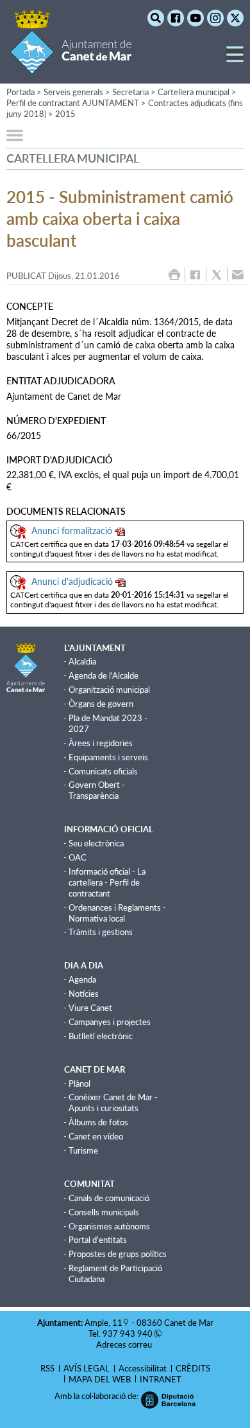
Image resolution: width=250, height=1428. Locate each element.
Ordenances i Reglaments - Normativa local (117, 913)
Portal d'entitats (98, 1240)
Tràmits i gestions (101, 932)
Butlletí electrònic (101, 1036)
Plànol (79, 1083)
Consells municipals (104, 1212)
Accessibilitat (143, 1368)
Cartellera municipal (193, 92)
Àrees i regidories (101, 743)
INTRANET (160, 1379)
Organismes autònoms (109, 1226)
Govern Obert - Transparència (97, 790)
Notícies (84, 993)
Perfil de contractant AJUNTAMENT (72, 103)
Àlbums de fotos (98, 1122)
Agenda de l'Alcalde (103, 675)
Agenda (82, 979)
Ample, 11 (103, 1322)
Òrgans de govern (101, 704)
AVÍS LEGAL (86, 1368)
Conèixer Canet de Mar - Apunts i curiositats (113, 1102)
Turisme (83, 1150)
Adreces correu (125, 1344)
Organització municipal (109, 689)
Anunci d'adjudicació (72, 581)
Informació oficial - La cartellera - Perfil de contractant (107, 882)
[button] (235, 59)
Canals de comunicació (109, 1198)
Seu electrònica (96, 843)
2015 (65, 114)
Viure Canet (90, 1008)
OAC (78, 857)
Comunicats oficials (103, 771)
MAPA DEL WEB (100, 1379)
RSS (47, 1368)
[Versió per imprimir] (174, 274)
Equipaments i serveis (108, 757)
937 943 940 (128, 1333)
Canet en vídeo (96, 1136)
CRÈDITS (193, 1368)
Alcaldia (82, 661)
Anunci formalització (71, 530)
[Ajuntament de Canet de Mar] (70, 65)
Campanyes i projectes (110, 1022)
